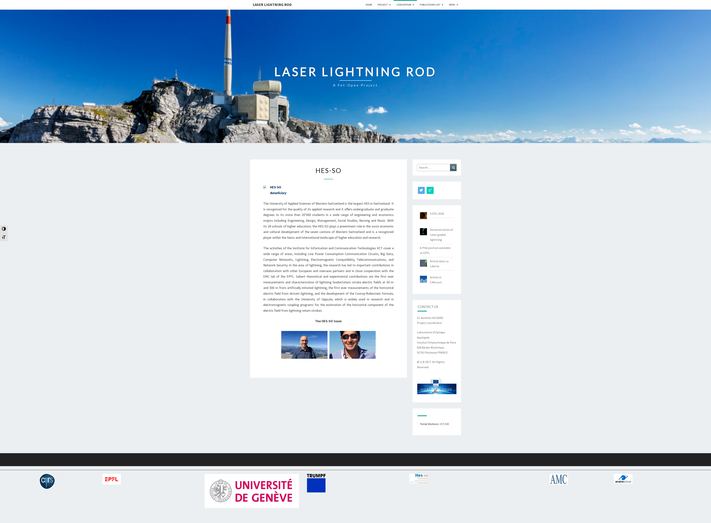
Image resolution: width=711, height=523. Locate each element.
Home (369, 4)
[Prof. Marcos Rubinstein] (304, 345)
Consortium (403, 4)
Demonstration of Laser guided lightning (441, 234)
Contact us (428, 307)
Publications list (430, 4)
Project (383, 4)
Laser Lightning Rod (272, 4)
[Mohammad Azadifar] (352, 345)
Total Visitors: (430, 424)
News (452, 4)
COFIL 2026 (437, 213)
